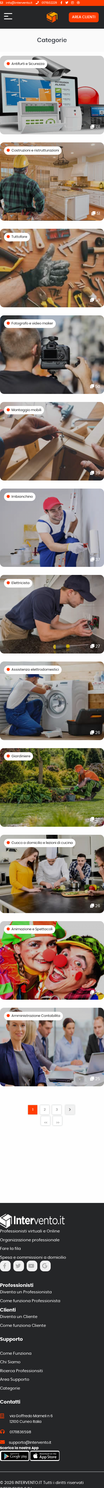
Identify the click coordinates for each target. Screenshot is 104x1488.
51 (97, 214)
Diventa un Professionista (26, 1292)
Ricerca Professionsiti (21, 1371)
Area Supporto (14, 1380)
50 (97, 300)
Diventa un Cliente (18, 1317)
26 (97, 733)
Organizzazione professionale (29, 1240)
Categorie (10, 1388)
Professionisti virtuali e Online (30, 1231)
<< (45, 1123)
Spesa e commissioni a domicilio (33, 1258)
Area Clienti (83, 17)
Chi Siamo (10, 1362)
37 (97, 560)
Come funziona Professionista (30, 1301)
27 (97, 646)
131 (97, 127)
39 (97, 473)
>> (57, 1123)
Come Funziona (15, 1354)
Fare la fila (10, 1249)
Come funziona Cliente (23, 1326)
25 (97, 993)
